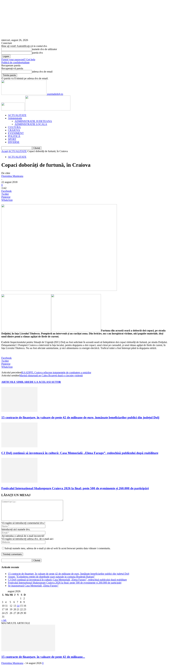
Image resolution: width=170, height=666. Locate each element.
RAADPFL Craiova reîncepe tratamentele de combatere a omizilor (56, 372)
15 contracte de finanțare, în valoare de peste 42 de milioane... (43, 657)
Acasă (4, 151)
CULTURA (14, 127)
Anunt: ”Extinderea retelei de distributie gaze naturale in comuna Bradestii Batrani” (51, 576)
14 (18, 605)
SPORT (12, 139)
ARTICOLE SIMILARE (15, 382)
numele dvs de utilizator (44, 49)
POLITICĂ (14, 136)
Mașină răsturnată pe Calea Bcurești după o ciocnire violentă (51, 375)
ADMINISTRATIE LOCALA (31, 124)
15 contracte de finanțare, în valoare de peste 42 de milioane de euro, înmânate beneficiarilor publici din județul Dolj (80, 417)
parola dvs (37, 52)
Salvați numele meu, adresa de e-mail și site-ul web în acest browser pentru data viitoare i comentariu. (58, 548)
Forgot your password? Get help (18, 59)
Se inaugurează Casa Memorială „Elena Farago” (33, 585)
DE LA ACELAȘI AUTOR (45, 382)
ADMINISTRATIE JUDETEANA (33, 121)
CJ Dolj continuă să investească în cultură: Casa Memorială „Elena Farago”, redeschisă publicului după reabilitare (79, 453)
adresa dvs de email (42, 71)
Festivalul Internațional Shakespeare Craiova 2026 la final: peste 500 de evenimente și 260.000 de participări (75, 488)
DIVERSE (13, 142)
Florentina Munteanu (12, 176)
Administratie (15, 118)
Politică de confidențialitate (15, 62)
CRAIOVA (14, 130)
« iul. (4, 620)
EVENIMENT (16, 133)
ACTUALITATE (17, 115)
